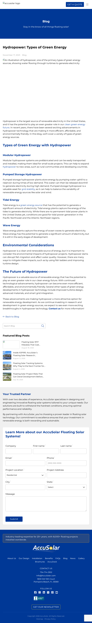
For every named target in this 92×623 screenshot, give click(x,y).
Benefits (49, 558)
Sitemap (39, 619)
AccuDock (52, 562)
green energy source (31, 205)
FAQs (57, 558)
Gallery (81, 558)
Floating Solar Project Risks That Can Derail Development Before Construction (28, 375)
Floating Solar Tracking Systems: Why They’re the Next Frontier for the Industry (28, 364)
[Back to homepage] (13, 4)
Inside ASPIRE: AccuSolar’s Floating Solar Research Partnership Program (25, 354)
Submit (14, 519)
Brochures (40, 562)
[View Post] (46, 87)
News (72, 558)
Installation (37, 558)
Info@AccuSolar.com (46, 575)
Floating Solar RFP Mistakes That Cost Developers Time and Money (31, 343)
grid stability (28, 189)
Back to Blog (12, 316)
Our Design (24, 558)
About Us (11, 558)
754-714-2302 (46, 572)
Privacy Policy (50, 619)
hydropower (9, 167)
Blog (24, 55)
